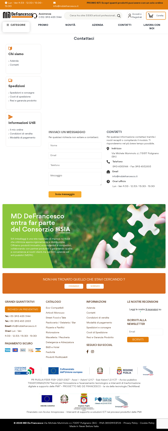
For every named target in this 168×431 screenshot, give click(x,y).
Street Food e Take (56, 318)
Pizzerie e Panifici (55, 327)
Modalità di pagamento (22, 138)
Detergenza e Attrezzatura (60, 342)
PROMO (43, 25)
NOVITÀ (70, 25)
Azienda (14, 61)
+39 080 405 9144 (20, 316)
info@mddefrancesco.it (124, 176)
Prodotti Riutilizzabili (56, 357)
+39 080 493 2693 (20, 321)
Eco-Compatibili (54, 308)
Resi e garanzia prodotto (23, 101)
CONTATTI (124, 25)
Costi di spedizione (20, 97)
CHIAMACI (74, 286)
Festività (50, 352)
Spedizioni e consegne (22, 93)
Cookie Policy (147, 423)
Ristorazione (52, 332)
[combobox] (93, 15)
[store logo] (14, 15)
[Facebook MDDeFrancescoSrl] (88, 352)
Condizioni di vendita (21, 134)
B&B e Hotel (52, 347)
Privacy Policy (130, 423)
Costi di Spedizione (96, 332)
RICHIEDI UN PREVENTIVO (23, 309)
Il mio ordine (16, 130)
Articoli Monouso (55, 313)
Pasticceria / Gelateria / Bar (61, 323)
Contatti (14, 65)
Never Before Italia (89, 426)
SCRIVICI (95, 286)
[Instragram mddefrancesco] (93, 352)
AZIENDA (97, 25)
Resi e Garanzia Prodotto (100, 337)
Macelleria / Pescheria (58, 337)
